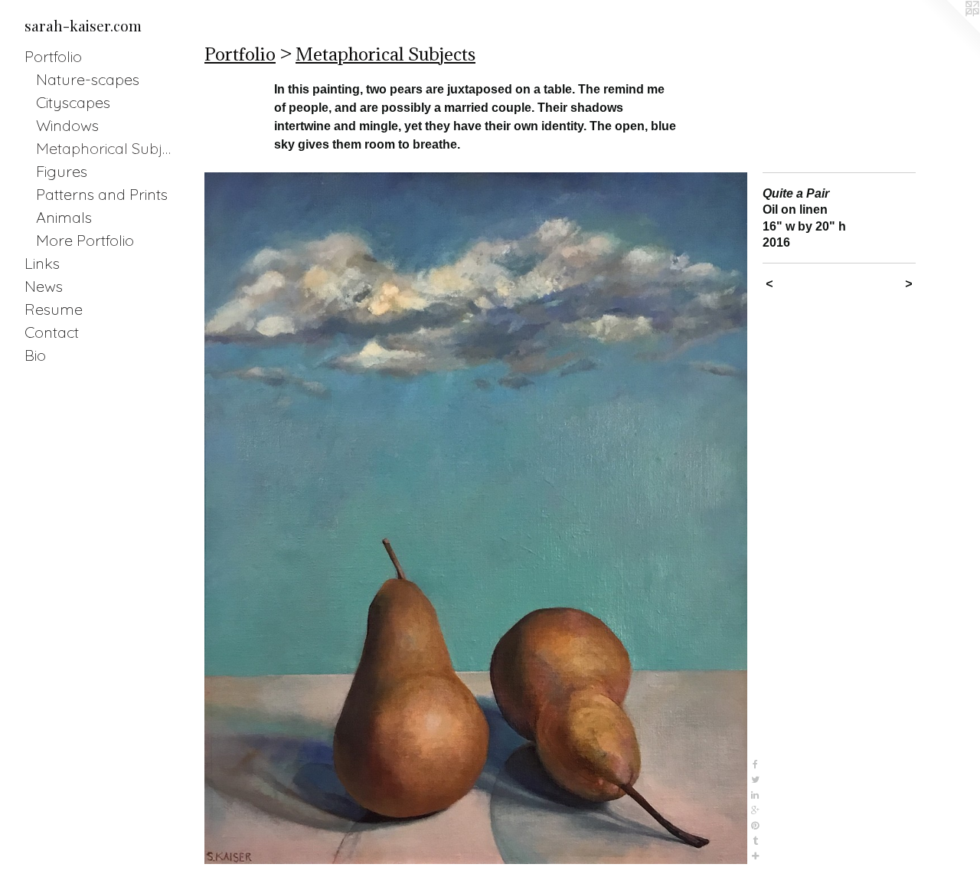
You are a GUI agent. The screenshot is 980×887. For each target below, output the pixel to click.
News (43, 286)
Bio (35, 355)
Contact (51, 332)
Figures (61, 171)
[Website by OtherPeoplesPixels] (949, 30)
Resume (53, 309)
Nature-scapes (87, 79)
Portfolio (53, 56)
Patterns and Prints (102, 194)
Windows (67, 125)
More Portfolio (85, 240)
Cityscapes (73, 102)
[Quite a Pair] (475, 518)
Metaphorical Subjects (107, 148)
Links (42, 263)
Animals (64, 217)
